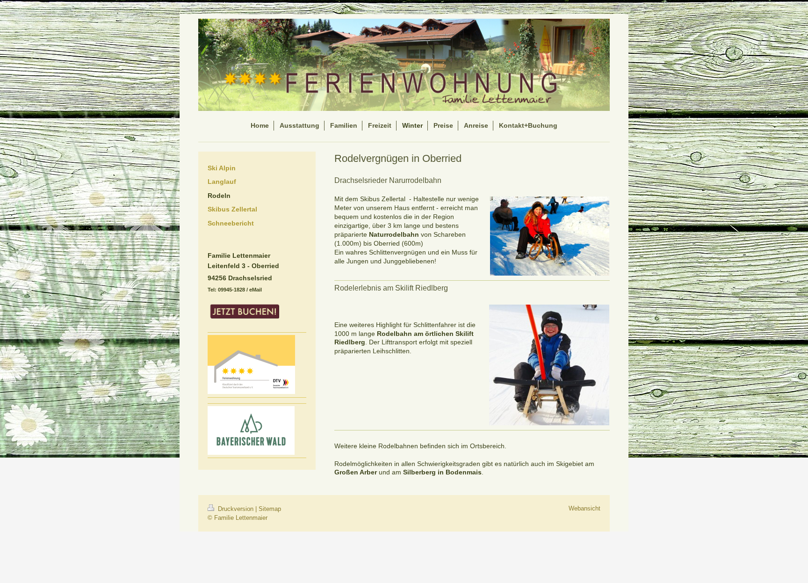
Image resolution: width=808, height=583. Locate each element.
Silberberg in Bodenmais (442, 472)
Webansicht (584, 508)
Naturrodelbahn (394, 234)
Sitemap (270, 508)
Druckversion (235, 508)
